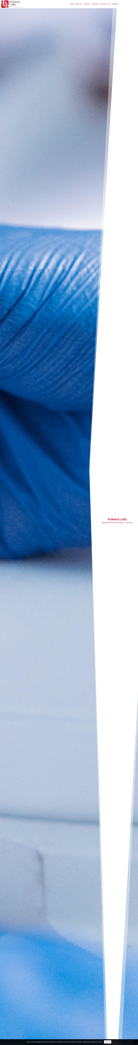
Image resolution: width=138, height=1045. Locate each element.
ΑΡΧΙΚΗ (72, 4)
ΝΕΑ (109, 4)
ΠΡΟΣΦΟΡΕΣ (95, 4)
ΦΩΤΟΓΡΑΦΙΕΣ (103, 4)
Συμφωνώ (107, 1041)
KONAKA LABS (78, 4)
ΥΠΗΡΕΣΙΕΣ (87, 4)
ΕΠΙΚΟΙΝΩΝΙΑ (115, 4)
